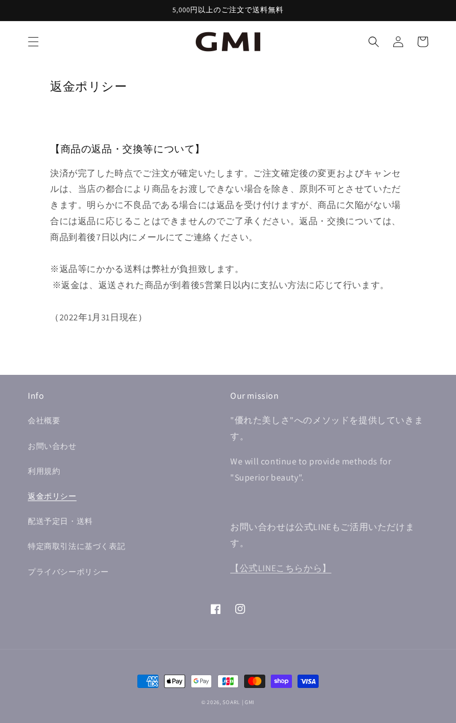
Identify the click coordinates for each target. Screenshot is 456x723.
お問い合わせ (52, 446)
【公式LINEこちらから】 (280, 568)
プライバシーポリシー (68, 572)
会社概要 (44, 420)
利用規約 (44, 471)
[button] (33, 41)
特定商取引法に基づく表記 (76, 546)
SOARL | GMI (238, 702)
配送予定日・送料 (60, 521)
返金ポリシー (52, 496)
